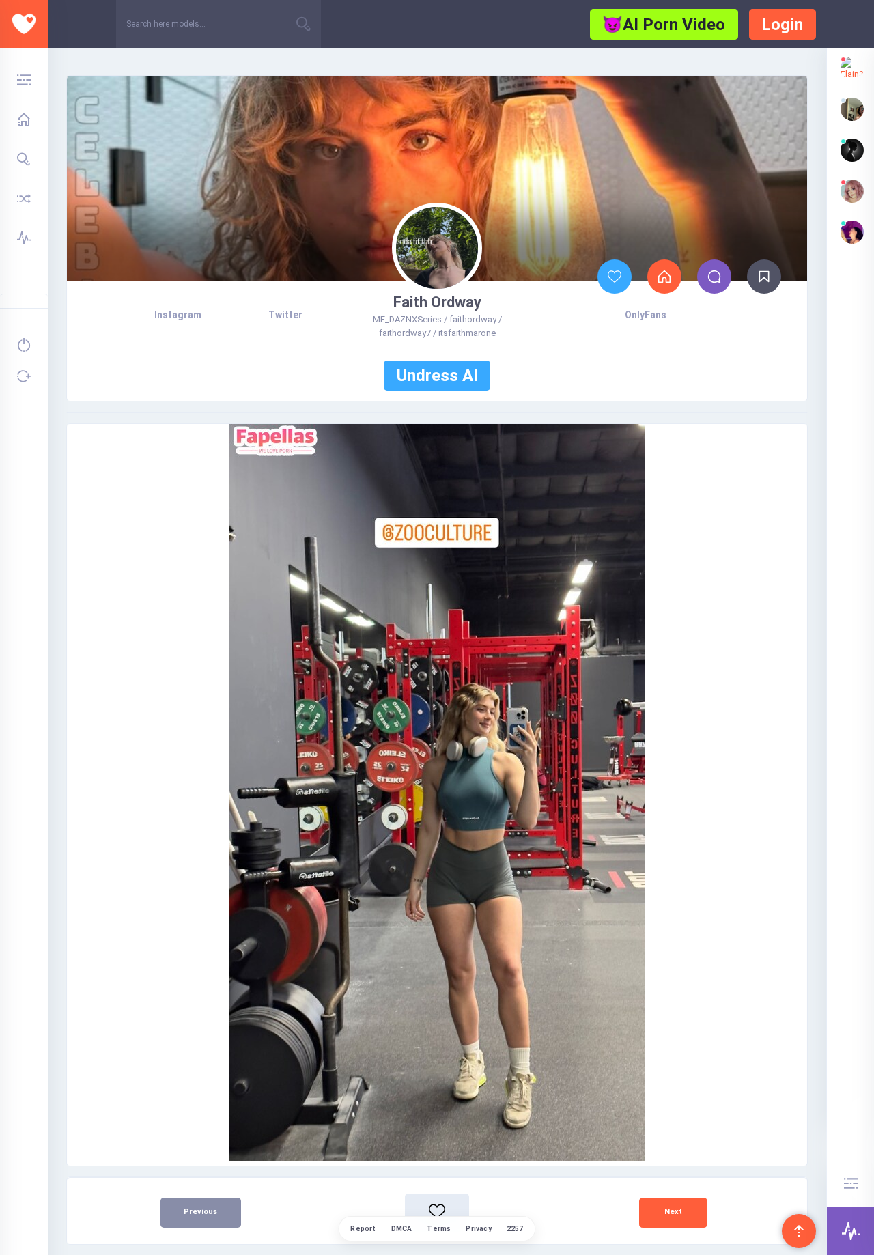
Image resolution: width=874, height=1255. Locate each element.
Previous (200, 1211)
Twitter (285, 314)
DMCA (401, 1228)
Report (363, 1228)
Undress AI (437, 375)
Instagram (177, 314)
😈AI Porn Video (663, 24)
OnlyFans (645, 314)
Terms (439, 1228)
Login (782, 24)
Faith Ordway (437, 302)
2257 (515, 1228)
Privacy (478, 1228)
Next (673, 1211)
